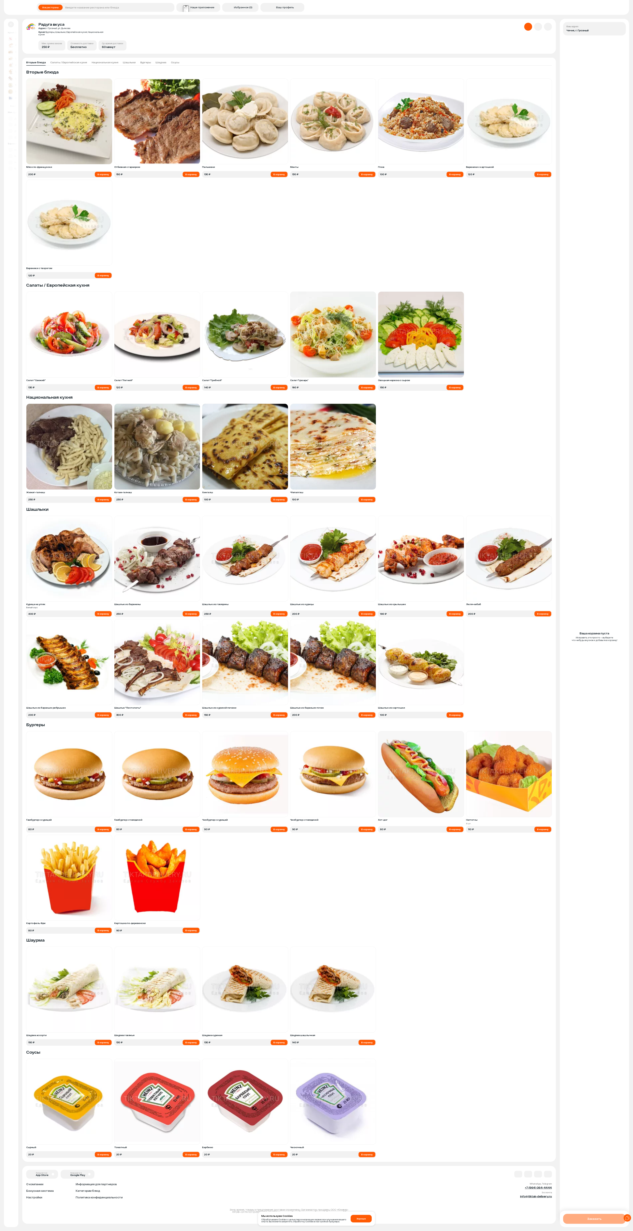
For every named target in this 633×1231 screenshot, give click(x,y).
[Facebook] (528, 1174)
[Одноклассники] (538, 1174)
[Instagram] (548, 1174)
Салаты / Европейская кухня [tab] (68, 62)
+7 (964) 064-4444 (538, 1187)
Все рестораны (50, 7)
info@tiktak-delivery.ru (536, 1196)
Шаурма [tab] (160, 62)
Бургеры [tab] (145, 62)
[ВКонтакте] (518, 1174)
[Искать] (170, 7)
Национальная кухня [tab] (105, 62)
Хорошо (361, 1218)
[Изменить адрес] (620, 27)
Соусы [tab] (175, 62)
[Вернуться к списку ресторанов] (11, 24)
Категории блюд (88, 1190)
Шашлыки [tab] (129, 62)
